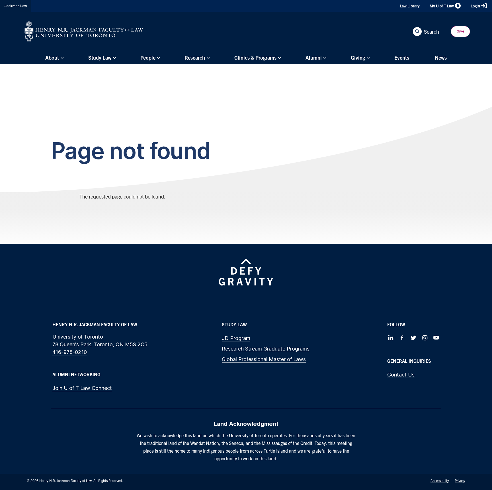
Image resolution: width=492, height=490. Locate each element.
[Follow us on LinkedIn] (390, 338)
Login (475, 5)
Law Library (410, 5)
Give (460, 31)
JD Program (236, 338)
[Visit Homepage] (83, 31)
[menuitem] (53, 57)
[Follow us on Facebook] (402, 338)
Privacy (460, 480)
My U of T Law (442, 5)
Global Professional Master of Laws (264, 359)
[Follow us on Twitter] (413, 338)
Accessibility (439, 480)
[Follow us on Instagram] (425, 338)
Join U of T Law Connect (82, 388)
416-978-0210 (69, 352)
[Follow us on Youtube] (436, 338)
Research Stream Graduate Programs (265, 349)
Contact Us (401, 375)
